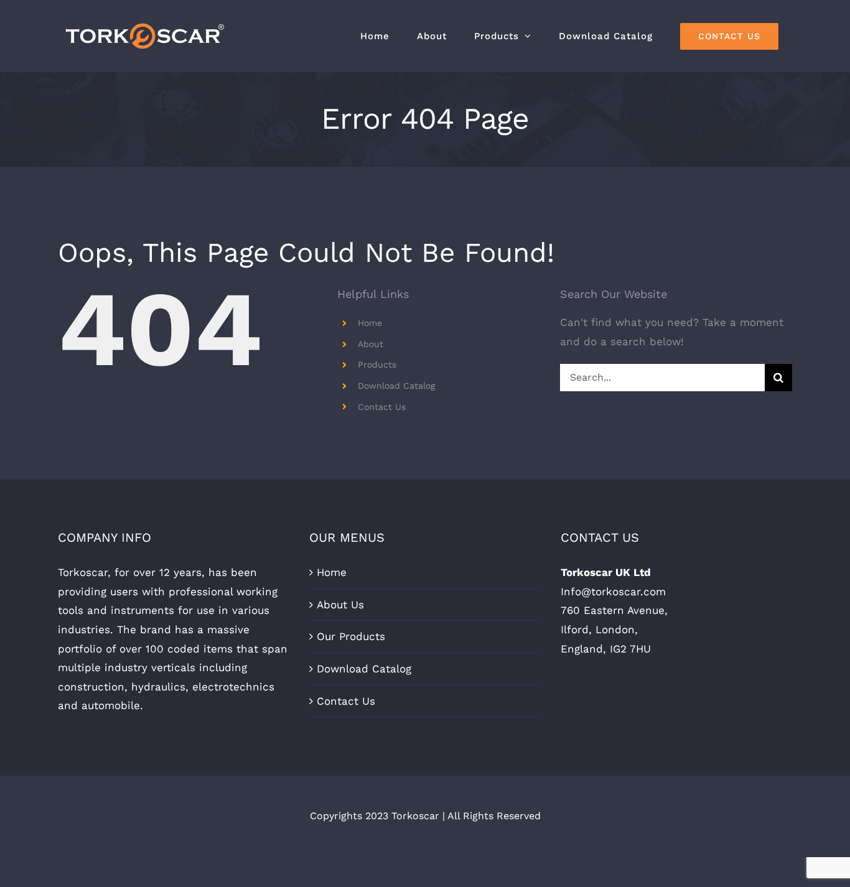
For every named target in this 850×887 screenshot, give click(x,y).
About (370, 344)
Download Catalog (396, 386)
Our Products (351, 636)
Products (377, 364)
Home (370, 323)
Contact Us (382, 407)
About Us (340, 604)
